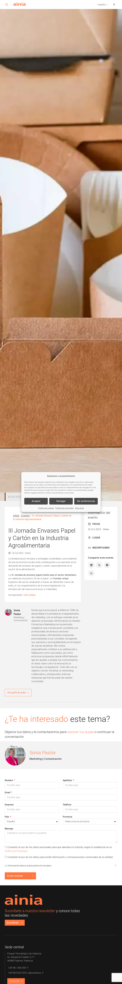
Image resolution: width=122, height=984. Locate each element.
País (7, 817)
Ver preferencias (86, 501)
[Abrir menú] (6, 4)
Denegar (61, 501)
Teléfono (67, 804)
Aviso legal (79, 508)
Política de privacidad (64, 508)
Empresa (9, 804)
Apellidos (68, 780)
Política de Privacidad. (16, 851)
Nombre (9, 780)
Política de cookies (46, 508)
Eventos (25, 515)
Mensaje (9, 828)
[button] (103, 4)
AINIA (16, 515)
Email (8, 792)
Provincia (67, 817)
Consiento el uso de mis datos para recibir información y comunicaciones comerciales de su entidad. (60, 857)
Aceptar (36, 501)
